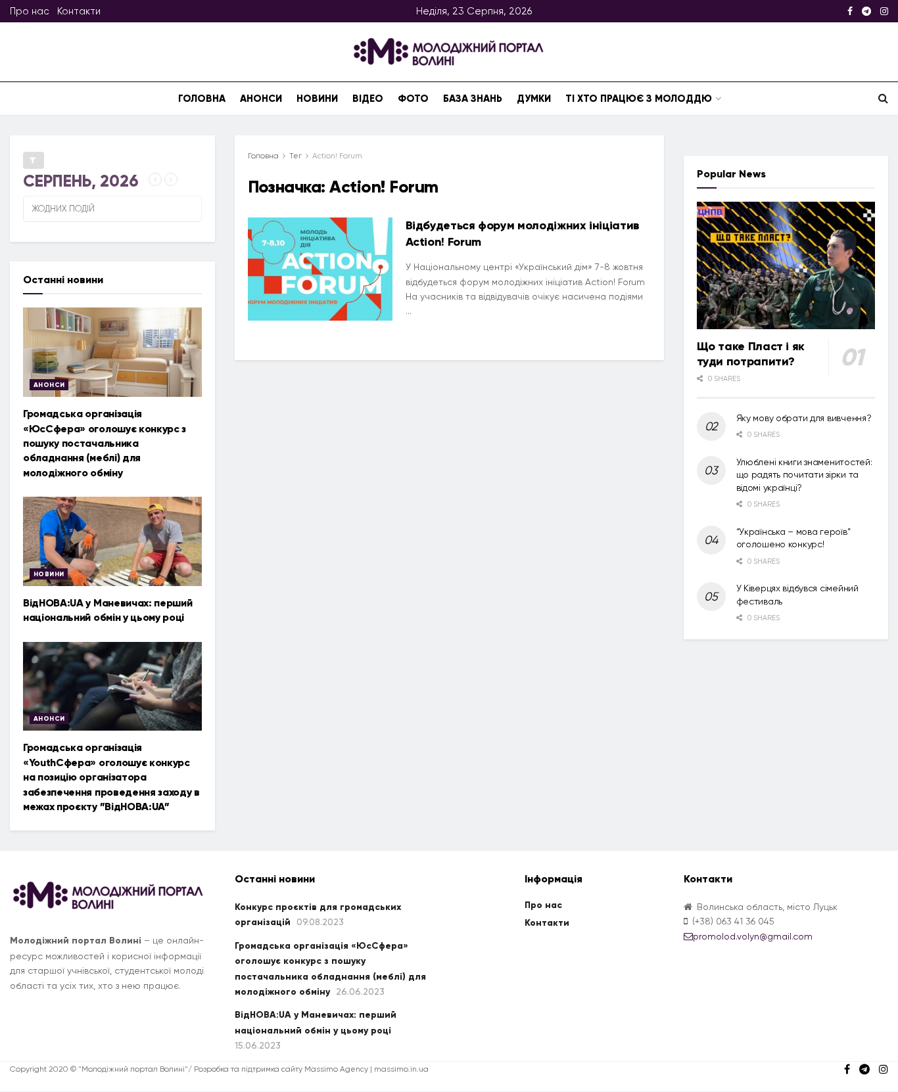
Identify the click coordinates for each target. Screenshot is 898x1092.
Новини (317, 98)
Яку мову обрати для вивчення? (804, 418)
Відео (367, 98)
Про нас (29, 11)
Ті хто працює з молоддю (638, 98)
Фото (413, 98)
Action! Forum (337, 155)
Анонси (261, 98)
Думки (534, 98)
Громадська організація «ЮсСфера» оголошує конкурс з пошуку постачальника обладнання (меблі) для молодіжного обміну (104, 443)
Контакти (79, 11)
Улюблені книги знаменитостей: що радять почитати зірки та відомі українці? (804, 475)
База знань (472, 98)
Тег (295, 155)
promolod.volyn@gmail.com (753, 936)
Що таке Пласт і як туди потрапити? (751, 354)
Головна (201, 98)
